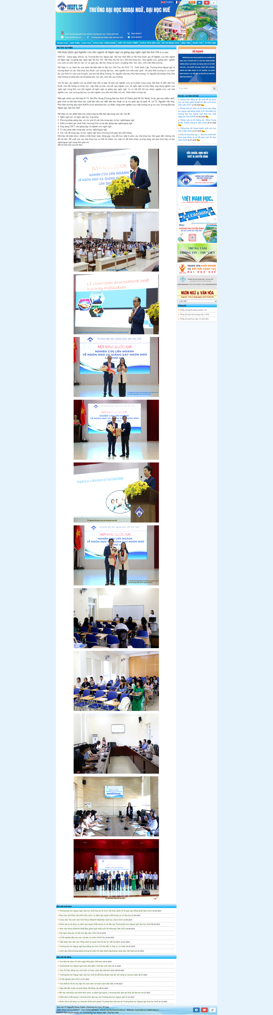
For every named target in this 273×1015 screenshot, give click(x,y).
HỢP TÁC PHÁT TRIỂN (128, 43)
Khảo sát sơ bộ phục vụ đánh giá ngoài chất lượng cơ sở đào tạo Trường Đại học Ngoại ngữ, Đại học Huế (105, 924)
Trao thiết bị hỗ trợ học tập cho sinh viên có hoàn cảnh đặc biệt (86, 984)
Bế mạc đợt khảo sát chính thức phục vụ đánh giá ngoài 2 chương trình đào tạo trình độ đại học (100, 993)
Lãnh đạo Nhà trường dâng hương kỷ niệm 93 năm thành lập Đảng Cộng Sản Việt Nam (97, 951)
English (169, 2)
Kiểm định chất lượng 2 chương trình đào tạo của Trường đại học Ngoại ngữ (92, 997)
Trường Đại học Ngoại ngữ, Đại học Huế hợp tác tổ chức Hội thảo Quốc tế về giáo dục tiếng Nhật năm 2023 (105, 911)
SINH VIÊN (186, 43)
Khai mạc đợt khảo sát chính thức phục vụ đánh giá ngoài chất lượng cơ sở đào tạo (95, 915)
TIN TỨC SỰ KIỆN (65, 48)
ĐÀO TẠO (86, 43)
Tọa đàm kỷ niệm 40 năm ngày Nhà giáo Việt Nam (81, 961)
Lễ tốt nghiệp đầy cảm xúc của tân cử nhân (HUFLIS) (82, 937)
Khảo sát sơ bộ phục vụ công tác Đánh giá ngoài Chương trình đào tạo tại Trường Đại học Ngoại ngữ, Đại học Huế (108, 1001)
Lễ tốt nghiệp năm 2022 (69, 979)
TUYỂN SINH (210, 43)
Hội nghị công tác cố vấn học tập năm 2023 (78, 933)
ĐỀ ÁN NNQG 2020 (170, 43)
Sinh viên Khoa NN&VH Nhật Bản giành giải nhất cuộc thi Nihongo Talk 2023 (92, 929)
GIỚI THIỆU (75, 43)
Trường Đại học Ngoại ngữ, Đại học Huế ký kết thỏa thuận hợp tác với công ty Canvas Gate (98, 975)
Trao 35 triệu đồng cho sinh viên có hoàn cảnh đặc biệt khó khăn (87, 970)
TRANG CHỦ (62, 43)
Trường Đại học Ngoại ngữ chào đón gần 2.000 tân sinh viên (85, 966)
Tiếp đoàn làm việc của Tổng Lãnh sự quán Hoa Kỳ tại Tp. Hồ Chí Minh (89, 942)
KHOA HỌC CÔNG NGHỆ (104, 43)
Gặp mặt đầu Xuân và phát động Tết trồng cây (79, 988)
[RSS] (192, 2)
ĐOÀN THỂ (198, 43)
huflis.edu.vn (152, 1010)
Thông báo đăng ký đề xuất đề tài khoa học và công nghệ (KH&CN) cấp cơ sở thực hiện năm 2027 (197, 102)
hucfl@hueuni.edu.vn (115, 1010)
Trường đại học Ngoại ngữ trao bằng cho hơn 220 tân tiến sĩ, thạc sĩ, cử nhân (92, 946)
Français (182, 2)
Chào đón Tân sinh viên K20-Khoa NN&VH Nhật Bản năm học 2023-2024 (91, 920)
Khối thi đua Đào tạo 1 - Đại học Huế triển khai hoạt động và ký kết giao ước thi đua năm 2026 (197, 137)
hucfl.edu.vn (140, 1010)
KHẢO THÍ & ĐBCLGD (150, 43)
